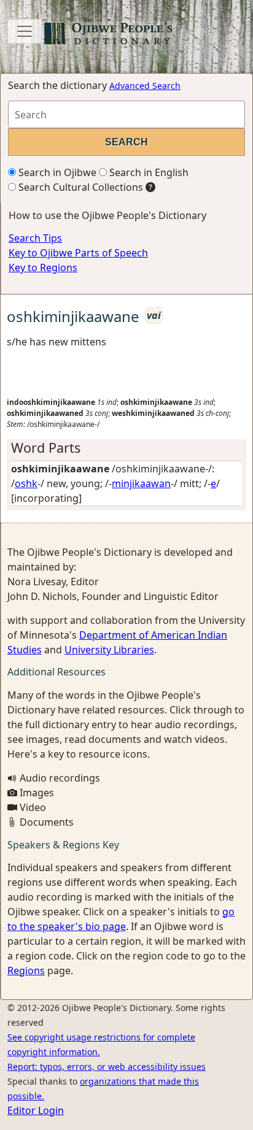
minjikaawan (141, 483)
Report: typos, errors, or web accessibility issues (106, 1066)
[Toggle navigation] (24, 31)
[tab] (126, 448)
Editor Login (35, 1110)
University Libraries (109, 649)
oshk (26, 483)
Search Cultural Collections (79, 187)
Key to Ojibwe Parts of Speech (78, 252)
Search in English (148, 172)
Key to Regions (43, 267)
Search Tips (35, 238)
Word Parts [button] (45, 447)
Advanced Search (145, 85)
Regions (26, 970)
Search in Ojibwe (56, 172)
